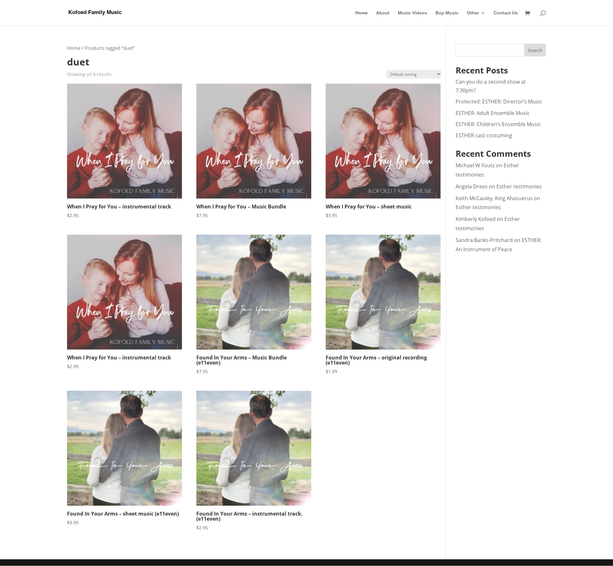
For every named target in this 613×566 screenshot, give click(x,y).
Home (361, 13)
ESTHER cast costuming (484, 135)
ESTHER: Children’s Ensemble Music (498, 124)
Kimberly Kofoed (476, 219)
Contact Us (506, 13)
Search (535, 50)
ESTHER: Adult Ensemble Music (493, 113)
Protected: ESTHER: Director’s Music (499, 101)
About (383, 13)
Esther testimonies (519, 186)
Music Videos (412, 13)
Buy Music (446, 13)
